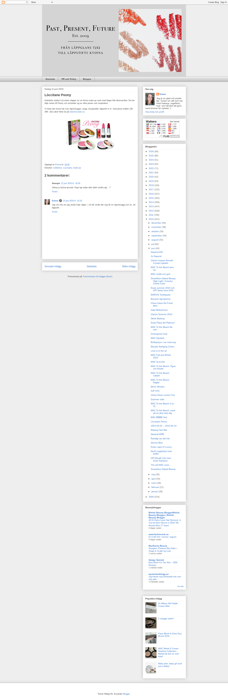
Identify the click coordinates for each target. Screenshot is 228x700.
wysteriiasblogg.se (159, 574)
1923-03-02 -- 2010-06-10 (164, 426)
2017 (151, 189)
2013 (151, 206)
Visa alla (180, 586)
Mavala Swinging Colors (162, 346)
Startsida (50, 79)
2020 (151, 176)
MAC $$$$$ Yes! (159, 417)
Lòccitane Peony (159, 421)
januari (155, 491)
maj (153, 474)
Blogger (126, 694)
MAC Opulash (157, 338)
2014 (151, 202)
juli (153, 244)
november (156, 227)
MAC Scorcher (158, 362)
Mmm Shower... (158, 386)
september (157, 235)
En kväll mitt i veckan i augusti (162, 537)
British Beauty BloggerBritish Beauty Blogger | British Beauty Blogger (164, 515)
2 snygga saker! (166, 618)
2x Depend (156, 256)
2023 (151, 164)
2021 (151, 172)
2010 (151, 219)
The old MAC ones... (161, 465)
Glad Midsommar (159, 310)
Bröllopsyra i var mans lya (163, 342)
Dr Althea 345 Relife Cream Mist (168, 604)
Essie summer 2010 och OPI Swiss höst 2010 (162, 289)
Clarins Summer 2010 (161, 314)
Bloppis (87, 79)
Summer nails (157, 399)
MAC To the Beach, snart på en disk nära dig (163, 411)
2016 (151, 194)
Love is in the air (159, 351)
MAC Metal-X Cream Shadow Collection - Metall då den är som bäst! (168, 652)
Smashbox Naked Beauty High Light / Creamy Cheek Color (163, 281)
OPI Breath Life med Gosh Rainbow (161, 459)
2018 (151, 185)
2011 (151, 215)
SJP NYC (155, 391)
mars (154, 483)
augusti (155, 240)
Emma (55, 201)
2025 (151, 155)
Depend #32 (157, 252)
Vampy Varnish (156, 560)
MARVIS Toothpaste (160, 294)
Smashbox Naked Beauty (163, 469)
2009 (151, 496)
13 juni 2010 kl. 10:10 (72, 201)
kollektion (57, 168)
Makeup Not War (159, 430)
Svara (54, 191)
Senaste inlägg (53, 266)
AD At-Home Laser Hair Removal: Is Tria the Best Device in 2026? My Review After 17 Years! (165, 523)
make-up (77, 168)
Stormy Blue (157, 442)
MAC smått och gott (160, 274)
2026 (151, 151)
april (153, 478)
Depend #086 (157, 434)
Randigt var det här (160, 438)
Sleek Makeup (158, 318)
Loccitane (67, 168)
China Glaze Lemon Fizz (163, 395)
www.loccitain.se (77, 112)
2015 (151, 198)
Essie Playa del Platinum (163, 322)
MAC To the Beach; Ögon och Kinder (163, 367)
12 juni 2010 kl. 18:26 (70, 183)
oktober (155, 231)
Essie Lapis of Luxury (161, 447)
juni (153, 248)
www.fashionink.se (159, 534)
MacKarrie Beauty (158, 546)
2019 (151, 181)
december (156, 223)
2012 (151, 210)
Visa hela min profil (154, 112)
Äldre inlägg (128, 266)
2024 (151, 160)
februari (155, 487)
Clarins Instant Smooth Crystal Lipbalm (162, 261)
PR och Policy (69, 79)
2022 (151, 168)
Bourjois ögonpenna (160, 299)
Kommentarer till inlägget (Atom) (97, 276)
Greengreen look (159, 334)
